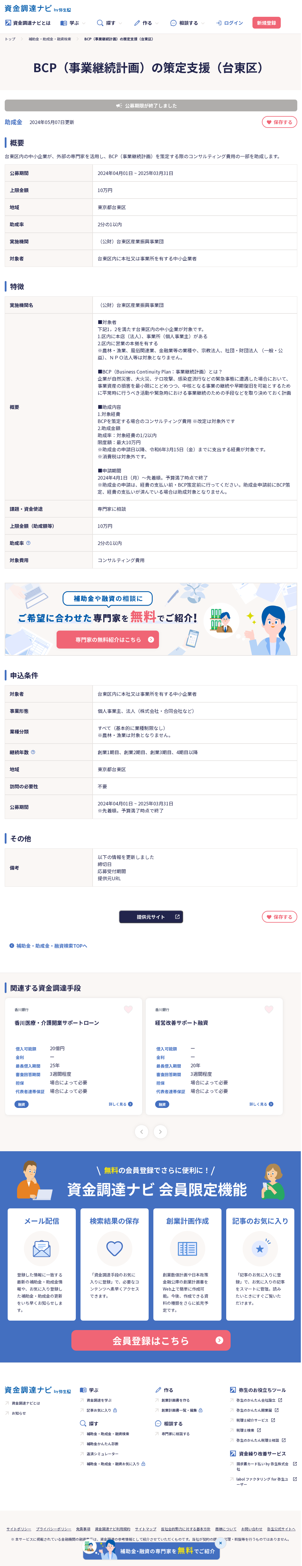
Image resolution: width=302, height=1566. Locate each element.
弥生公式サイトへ (281, 1528)
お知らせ (19, 1412)
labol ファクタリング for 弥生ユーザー (262, 1481)
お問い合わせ (251, 1528)
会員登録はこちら (151, 1340)
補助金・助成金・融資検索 (50, 38)
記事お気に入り (99, 1410)
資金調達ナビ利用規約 (112, 1528)
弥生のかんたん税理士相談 (258, 1440)
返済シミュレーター (103, 1453)
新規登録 (266, 22)
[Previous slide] (141, 1132)
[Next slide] (160, 1132)
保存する (283, 121)
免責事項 (83, 1528)
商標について (226, 1528)
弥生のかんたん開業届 (254, 1410)
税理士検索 (245, 1430)
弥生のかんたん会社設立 (256, 1400)
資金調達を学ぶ (99, 1400)
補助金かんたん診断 (103, 1443)
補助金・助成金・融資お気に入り (113, 1463)
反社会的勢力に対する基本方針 (186, 1528)
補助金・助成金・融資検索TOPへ (52, 945)
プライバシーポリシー (53, 1528)
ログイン (233, 22)
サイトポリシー (18, 1528)
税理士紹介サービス (252, 1420)
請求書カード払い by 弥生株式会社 (262, 1466)
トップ (10, 38)
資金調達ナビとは (32, 22)
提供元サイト (151, 916)
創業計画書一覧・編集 (179, 1410)
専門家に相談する (176, 1433)
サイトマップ (145, 1528)
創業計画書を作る (176, 1400)
